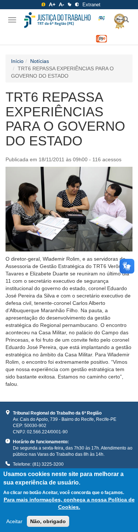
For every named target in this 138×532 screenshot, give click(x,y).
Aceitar (14, 521)
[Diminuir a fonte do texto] (61, 4)
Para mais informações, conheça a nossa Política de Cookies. (69, 503)
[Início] (57, 20)
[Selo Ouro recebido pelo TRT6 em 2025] (117, 20)
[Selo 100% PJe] (101, 39)
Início (17, 61)
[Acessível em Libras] (69, 4)
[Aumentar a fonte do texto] (52, 4)
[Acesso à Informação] (43, 4)
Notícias (39, 61)
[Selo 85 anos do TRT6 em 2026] (101, 18)
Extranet (91, 4)
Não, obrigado (48, 521)
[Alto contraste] (77, 4)
